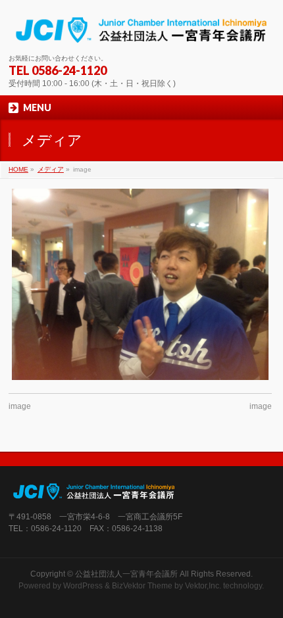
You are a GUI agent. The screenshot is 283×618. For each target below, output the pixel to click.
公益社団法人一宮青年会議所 (126, 574)
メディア (51, 169)
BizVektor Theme (142, 585)
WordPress (83, 585)
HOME (18, 169)
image (20, 406)
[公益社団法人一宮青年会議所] (141, 32)
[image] (140, 284)
